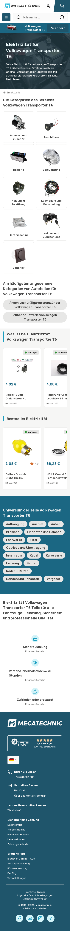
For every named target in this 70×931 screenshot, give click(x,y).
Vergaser (53, 579)
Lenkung (12, 563)
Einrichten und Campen (44, 532)
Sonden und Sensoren (22, 579)
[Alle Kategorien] (6, 17)
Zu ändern (57, 28)
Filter (34, 540)
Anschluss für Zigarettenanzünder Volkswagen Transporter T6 (35, 305)
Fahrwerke (14, 540)
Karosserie (54, 555)
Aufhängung (15, 524)
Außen (55, 524)
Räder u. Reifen (17, 571)
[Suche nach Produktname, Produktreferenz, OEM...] (62, 17)
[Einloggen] (48, 6)
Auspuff (37, 524)
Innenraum (14, 555)
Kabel (34, 555)
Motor (31, 563)
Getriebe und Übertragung (25, 548)
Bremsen (12, 532)
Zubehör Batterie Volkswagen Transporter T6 (35, 317)
